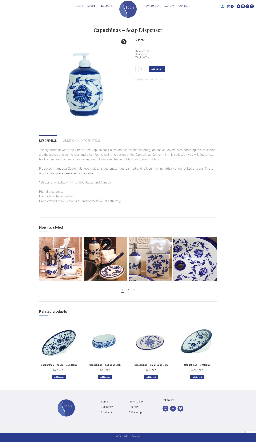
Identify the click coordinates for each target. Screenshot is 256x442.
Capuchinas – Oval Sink (197, 365)
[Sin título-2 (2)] (105, 259)
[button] (124, 41)
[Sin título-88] (60, 259)
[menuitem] (79, 6)
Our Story (107, 406)
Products (106, 412)
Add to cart (156, 69)
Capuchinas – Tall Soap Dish (105, 365)
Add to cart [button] (59, 377)
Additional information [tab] (81, 140)
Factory (134, 406)
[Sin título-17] (150, 259)
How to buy (136, 401)
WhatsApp (135, 412)
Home (104, 401)
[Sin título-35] (195, 259)
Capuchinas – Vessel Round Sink (59, 365)
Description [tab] (48, 140)
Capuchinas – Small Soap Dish (151, 365)
